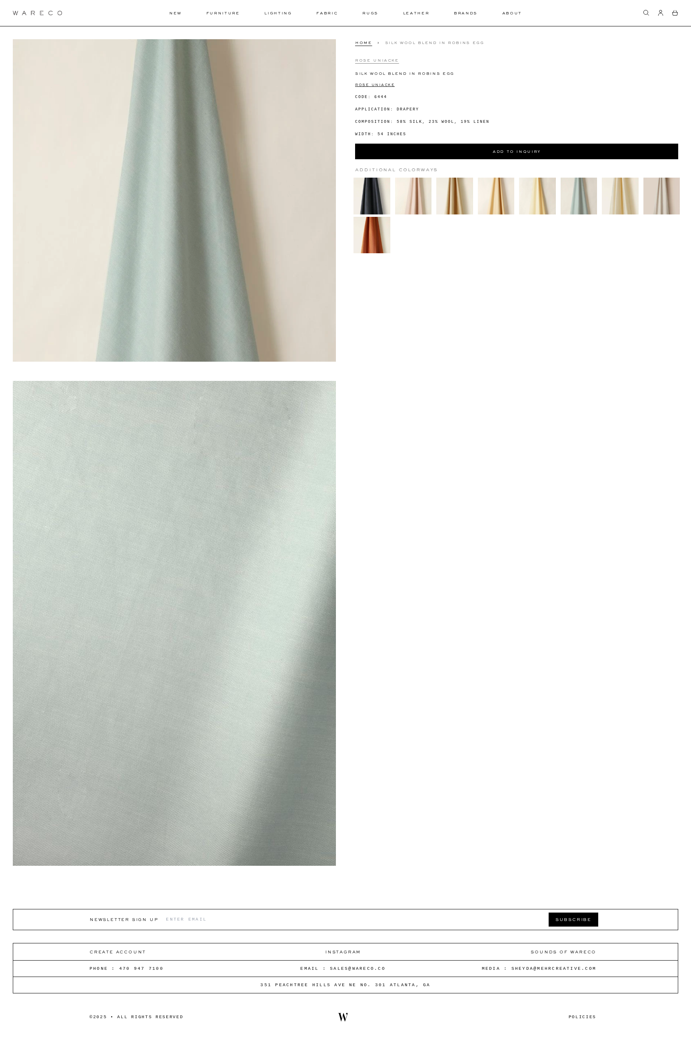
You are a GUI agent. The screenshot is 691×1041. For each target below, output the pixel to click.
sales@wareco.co (357, 968)
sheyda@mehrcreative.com (554, 968)
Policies (582, 1017)
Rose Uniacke (377, 59)
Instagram (343, 952)
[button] (646, 13)
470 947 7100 (141, 968)
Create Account (118, 952)
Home (363, 42)
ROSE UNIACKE (375, 84)
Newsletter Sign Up (124, 919)
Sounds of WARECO (563, 952)
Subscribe (573, 919)
